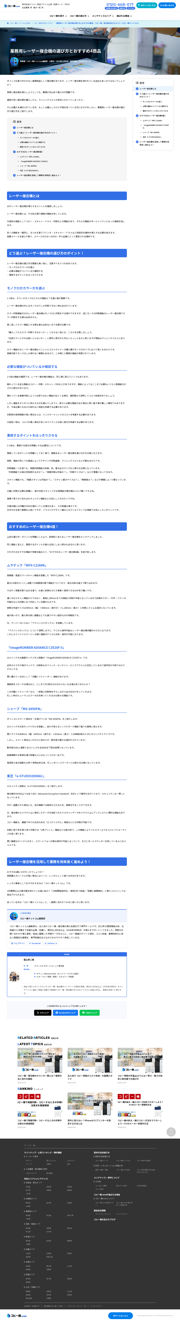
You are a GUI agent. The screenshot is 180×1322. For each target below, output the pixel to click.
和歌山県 (49, 1257)
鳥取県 (48, 1269)
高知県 (28, 1278)
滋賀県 (28, 1257)
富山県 (28, 1231)
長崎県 (28, 1295)
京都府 (69, 1253)
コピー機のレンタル (123, 1160)
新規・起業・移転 (101, 1170)
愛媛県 (28, 1282)
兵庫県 (48, 1253)
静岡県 (69, 1241)
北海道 (28, 1187)
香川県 (48, 1278)
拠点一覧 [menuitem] (37, 7)
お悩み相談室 (141, 1185)
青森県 (48, 1187)
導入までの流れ (121, 1185)
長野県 (48, 1228)
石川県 (48, 1231)
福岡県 (28, 1291)
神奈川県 (70, 1215)
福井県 (69, 1228)
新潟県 (28, 1228)
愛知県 (28, 1241)
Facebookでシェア (67, 1012)
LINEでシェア (91, 1012)
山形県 (28, 1193)
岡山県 (48, 1266)
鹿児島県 (29, 1298)
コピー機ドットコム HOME (20, 23)
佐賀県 (48, 1291)
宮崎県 (69, 1295)
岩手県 (28, 1190)
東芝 (68, 1164)
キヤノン (29, 1160)
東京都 (28, 1215)
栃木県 (48, 1203)
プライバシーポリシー (103, 1214)
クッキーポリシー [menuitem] (96, 1306)
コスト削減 (99, 1189)
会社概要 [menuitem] (25, 7)
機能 (13, 40)
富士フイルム (51, 1160)
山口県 (69, 1266)
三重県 (28, 1244)
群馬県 (28, 1203)
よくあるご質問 (100, 1185)
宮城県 (69, 1187)
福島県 (69, 1190)
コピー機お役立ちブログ (43, 23)
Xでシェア (44, 1012)
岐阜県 (48, 1241)
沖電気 (48, 1164)
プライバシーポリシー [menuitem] (75, 1306)
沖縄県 (48, 1298)
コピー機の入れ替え (123, 1170)
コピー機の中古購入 (144, 1160)
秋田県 (48, 1190)
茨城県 (69, 1203)
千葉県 (28, 1219)
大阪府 (28, 1253)
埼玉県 (48, 1215)
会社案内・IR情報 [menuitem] (30, 1306)
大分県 (69, 1291)
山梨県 (28, 1206)
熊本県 (48, 1295)
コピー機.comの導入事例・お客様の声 (124, 1203)
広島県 (28, 1266)
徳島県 (69, 1278)
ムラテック (71, 1160)
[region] (153, 114)
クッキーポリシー (122, 1214)
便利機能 (49, 1173)
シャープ (29, 1164)
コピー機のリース (101, 1160)
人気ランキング (31, 1173)
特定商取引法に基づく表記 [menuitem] (53, 1306)
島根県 (28, 1269)
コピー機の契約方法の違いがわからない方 (146, 1171)
